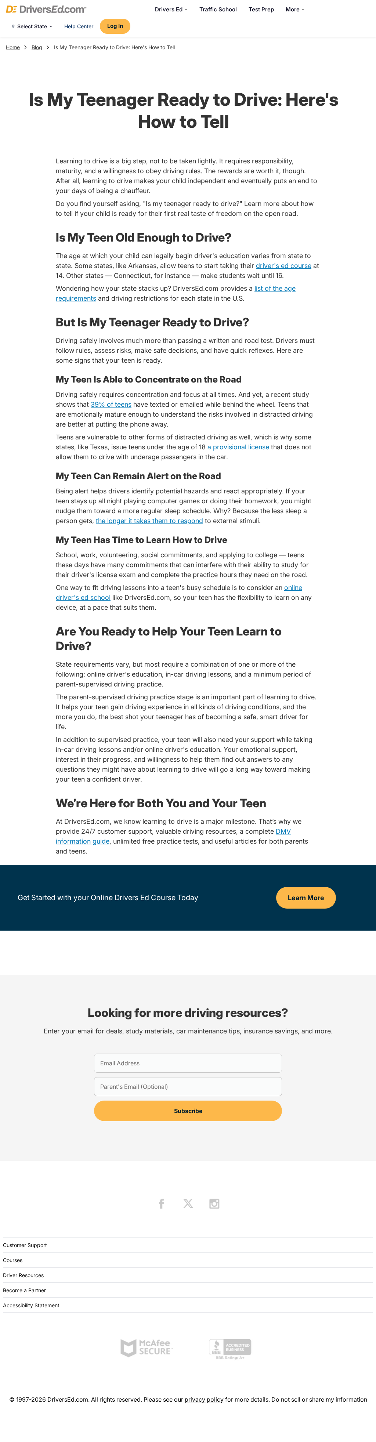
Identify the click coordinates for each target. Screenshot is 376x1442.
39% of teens (111, 404)
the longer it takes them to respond (149, 521)
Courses (12, 1260)
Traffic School (218, 9)
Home (13, 47)
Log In (115, 25)
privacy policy (204, 1399)
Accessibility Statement (31, 1305)
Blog (37, 47)
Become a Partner (24, 1290)
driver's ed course (283, 265)
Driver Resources (23, 1275)
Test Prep (261, 9)
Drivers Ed (168, 9)
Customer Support (25, 1245)
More (293, 9)
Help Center (78, 26)
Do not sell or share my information (319, 1399)
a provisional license (238, 447)
